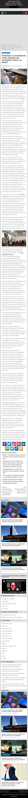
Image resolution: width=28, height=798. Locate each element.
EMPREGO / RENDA (7, 638)
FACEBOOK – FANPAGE (8, 598)
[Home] (2, 13)
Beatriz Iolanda (6, 65)
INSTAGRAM (5, 601)
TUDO (3, 656)
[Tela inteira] (24, 592)
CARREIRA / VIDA (6, 628)
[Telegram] (12, 448)
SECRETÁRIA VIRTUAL (10, 5)
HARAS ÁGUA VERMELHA (9, 615)
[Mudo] (22, 592)
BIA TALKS (4, 626)
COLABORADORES (7, 631)
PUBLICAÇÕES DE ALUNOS (9, 603)
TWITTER (4, 606)
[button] (5, 13)
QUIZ (3, 653)
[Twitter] (9, 444)
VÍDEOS (4, 658)
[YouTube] (19, 444)
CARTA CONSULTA (17, 3)
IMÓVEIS (4, 643)
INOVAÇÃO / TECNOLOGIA (9, 646)
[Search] (23, 13)
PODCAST (4, 651)
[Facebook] (4, 444)
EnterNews (22, 794)
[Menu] (5, 13)
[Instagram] (14, 444)
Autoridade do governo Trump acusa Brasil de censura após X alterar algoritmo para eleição (13, 679)
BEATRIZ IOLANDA (7, 623)
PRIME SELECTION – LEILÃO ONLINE (12, 617)
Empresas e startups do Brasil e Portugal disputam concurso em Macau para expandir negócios (14, 685)
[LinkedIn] (23, 444)
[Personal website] (16, 448)
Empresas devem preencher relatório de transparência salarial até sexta (7, 491)
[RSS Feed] (21, 448)
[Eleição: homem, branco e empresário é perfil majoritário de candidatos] (14, 534)
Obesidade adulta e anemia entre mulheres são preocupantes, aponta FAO (13, 471)
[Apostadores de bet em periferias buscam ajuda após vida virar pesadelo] (14, 558)
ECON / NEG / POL (6, 52)
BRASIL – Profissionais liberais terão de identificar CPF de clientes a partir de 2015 (14, 456)
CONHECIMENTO (6, 633)
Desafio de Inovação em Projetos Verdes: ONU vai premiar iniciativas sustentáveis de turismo (13, 481)
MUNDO (4, 648)
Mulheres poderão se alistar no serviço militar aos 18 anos (20, 490)
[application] (14, 586)
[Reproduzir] (3, 592)
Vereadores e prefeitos (8, 402)
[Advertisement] (14, 29)
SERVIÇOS (8, 3)
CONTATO (20, 5)
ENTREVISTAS (6, 641)
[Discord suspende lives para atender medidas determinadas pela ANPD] (14, 510)
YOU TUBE (5, 608)
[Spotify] (7, 448)
